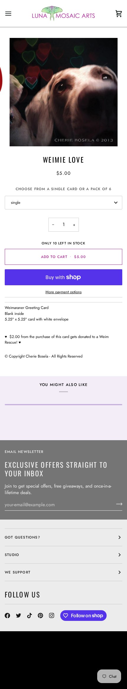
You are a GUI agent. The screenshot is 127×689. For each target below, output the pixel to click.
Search (70, 658)
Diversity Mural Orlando (32, 669)
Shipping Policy (79, 669)
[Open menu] (13, 13)
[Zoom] (20, 135)
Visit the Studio (22, 664)
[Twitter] (18, 615)
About (87, 658)
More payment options (63, 292)
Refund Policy (20, 674)
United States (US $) (31, 646)
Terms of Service (57, 674)
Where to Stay (98, 664)
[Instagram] (51, 615)
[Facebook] (7, 615)
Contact (106, 658)
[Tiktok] (29, 615)
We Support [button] (17, 572)
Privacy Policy (94, 674)
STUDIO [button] (12, 554)
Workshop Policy (61, 664)
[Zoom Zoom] (63, 92)
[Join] (117, 504)
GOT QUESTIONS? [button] (22, 537)
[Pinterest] (40, 615)
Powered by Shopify (27, 680)
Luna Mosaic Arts (28, 658)
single (15, 202)
